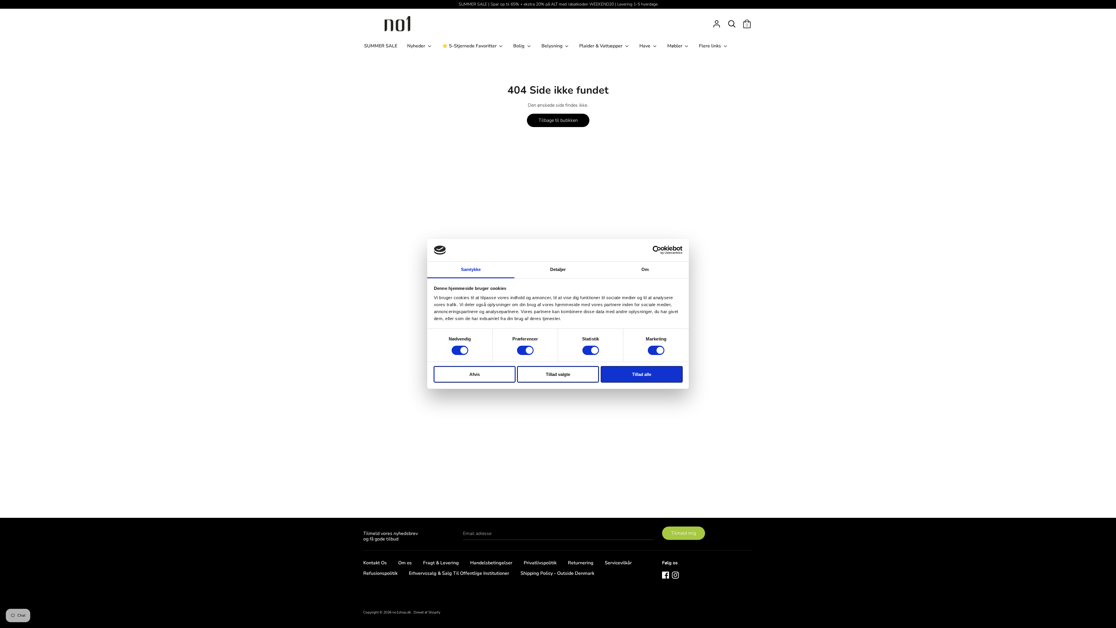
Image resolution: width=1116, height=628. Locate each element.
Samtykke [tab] (471, 269)
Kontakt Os (375, 563)
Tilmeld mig (683, 533)
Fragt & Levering (441, 563)
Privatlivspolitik (540, 563)
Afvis (474, 374)
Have (645, 46)
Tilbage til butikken (558, 120)
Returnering (580, 563)
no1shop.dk (402, 612)
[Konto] (716, 21)
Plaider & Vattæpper (601, 46)
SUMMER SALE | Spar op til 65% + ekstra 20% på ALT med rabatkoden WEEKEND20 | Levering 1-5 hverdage (558, 4)
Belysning (552, 46)
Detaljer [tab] (558, 269)
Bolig (519, 46)
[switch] (525, 350)
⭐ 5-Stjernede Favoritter (470, 46)
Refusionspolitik (380, 573)
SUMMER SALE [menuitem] (380, 46)
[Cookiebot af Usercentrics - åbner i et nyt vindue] (657, 250)
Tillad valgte (558, 374)
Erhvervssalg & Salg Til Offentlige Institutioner (459, 573)
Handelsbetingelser (491, 563)
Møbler (675, 46)
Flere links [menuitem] (710, 46)
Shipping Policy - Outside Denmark (557, 573)
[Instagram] (675, 575)
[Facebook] (665, 575)
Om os (405, 563)
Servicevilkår (618, 563)
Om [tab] (645, 269)
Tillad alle (641, 374)
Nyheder (416, 46)
